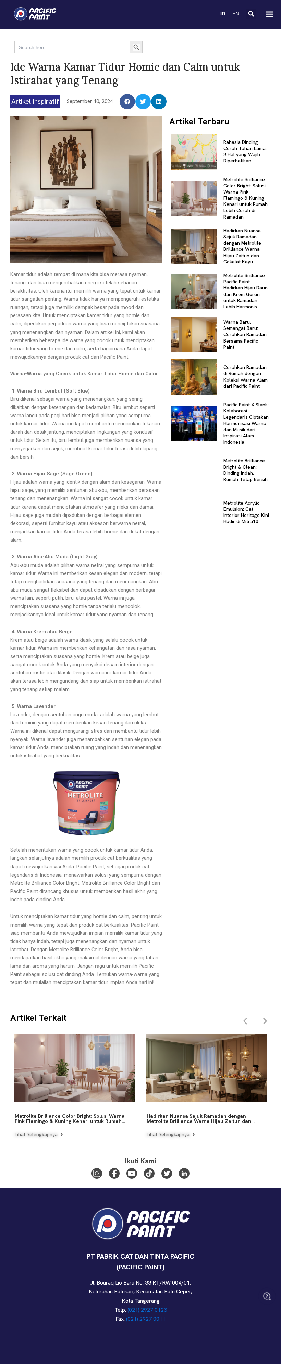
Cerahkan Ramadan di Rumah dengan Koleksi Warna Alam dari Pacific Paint (245, 376)
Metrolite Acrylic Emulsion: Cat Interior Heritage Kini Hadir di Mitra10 (246, 512)
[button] (251, 14)
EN (235, 14)
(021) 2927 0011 (146, 1319)
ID (222, 14)
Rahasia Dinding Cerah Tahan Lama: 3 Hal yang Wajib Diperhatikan (245, 151)
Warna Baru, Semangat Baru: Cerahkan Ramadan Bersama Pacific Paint (245, 334)
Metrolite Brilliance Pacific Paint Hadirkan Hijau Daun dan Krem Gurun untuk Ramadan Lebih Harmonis (245, 291)
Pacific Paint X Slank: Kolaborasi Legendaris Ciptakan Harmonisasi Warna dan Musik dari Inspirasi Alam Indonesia (246, 423)
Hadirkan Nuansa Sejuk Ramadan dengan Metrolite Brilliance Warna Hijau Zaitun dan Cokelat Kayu (242, 246)
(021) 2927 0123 (147, 1309)
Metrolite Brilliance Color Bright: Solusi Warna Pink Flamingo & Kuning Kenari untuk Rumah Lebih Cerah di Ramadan (245, 198)
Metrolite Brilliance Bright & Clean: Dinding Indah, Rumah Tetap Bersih (245, 470)
